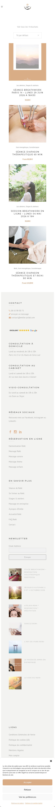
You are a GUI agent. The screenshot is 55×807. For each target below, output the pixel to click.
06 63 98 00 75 (17, 310)
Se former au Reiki (16, 493)
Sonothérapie (34, 147)
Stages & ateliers (32, 85)
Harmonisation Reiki (17, 446)
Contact (12, 524)
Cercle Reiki (30, 624)
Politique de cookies (17, 803)
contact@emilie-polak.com (23, 317)
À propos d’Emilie (16, 509)
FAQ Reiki (13, 519)
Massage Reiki (15, 451)
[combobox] (27, 35)
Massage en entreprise (18, 503)
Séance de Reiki (15, 488)
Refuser (27, 790)
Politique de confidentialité (33, 803)
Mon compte (14, 755)
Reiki (15, 268)
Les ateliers (21, 85)
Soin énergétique (22, 147)
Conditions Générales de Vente (22, 734)
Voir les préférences (27, 797)
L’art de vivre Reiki (34, 642)
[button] (51, 761)
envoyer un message (20, 314)
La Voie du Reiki (32, 678)
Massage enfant (16, 467)
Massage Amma (15, 461)
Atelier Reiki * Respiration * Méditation (31, 608)
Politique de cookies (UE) (19, 740)
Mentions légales (16, 750)
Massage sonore (16, 456)
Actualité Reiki (15, 514)
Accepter (28, 782)
